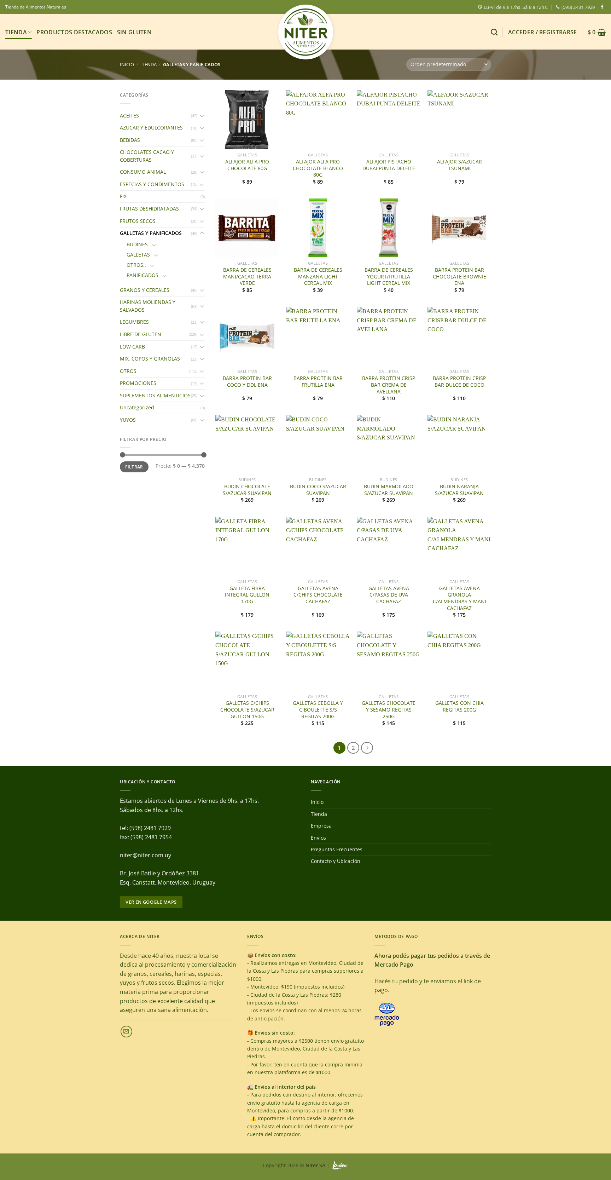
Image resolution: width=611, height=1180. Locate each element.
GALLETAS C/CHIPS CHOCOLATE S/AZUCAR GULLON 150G (247, 709)
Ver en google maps (151, 902)
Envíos (318, 837)
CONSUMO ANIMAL (143, 171)
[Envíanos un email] (126, 1031)
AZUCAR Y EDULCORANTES (151, 127)
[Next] (367, 748)
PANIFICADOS (142, 275)
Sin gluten (134, 32)
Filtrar (134, 467)
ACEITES (129, 115)
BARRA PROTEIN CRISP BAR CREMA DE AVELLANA (388, 385)
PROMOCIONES (138, 383)
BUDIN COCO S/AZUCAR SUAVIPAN (318, 489)
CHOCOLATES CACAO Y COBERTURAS (147, 156)
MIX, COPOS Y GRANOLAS (150, 358)
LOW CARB (132, 346)
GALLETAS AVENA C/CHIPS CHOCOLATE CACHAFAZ (318, 595)
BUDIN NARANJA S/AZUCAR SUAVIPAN (459, 489)
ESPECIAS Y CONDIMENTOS (152, 184)
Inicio (127, 64)
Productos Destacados (74, 32)
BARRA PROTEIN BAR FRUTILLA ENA (318, 381)
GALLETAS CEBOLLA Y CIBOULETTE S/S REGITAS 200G (318, 709)
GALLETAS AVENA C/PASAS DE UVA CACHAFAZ (388, 595)
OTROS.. (136, 264)
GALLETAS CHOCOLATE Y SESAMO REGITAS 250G (388, 709)
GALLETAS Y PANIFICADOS (151, 233)
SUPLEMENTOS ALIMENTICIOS (155, 395)
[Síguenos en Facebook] (602, 7)
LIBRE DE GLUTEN (140, 334)
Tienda (16, 32)
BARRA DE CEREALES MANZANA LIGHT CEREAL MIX (318, 276)
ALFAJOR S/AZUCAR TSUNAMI (459, 165)
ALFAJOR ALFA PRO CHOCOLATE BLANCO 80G (318, 168)
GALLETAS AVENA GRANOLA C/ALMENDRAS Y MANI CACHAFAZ (459, 598)
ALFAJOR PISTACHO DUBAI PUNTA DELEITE (388, 165)
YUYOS (128, 419)
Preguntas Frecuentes (336, 849)
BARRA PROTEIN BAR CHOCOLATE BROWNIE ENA (459, 276)
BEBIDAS (130, 140)
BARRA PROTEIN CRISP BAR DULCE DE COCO (459, 381)
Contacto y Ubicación (335, 861)
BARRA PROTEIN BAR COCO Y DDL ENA (247, 381)
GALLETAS (138, 254)
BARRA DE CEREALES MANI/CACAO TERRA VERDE (247, 276)
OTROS (128, 371)
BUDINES (137, 244)
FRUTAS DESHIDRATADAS (149, 208)
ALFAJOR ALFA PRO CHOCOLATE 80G (247, 165)
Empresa (321, 825)
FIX (123, 196)
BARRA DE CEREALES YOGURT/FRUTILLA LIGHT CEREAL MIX (389, 276)
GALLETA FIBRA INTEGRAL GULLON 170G (247, 595)
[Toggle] (202, 115)
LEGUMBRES (134, 321)
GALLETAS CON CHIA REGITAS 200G (459, 706)
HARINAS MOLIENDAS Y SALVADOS (147, 306)
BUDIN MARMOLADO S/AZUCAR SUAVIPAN (388, 489)
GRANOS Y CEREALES (144, 290)
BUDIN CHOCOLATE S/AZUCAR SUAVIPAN (247, 489)
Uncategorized (137, 407)
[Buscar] (494, 32)
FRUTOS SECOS (138, 221)
